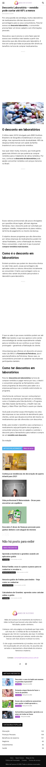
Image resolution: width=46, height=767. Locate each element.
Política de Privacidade (13, 760)
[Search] (43, 2)
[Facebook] (20, 664)
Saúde (17, 717)
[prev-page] (3, 534)
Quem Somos (20, 758)
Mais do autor (28, 448)
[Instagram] (26, 664)
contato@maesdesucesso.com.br (26, 658)
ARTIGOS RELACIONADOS (12, 448)
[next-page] (7, 534)
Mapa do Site (30, 758)
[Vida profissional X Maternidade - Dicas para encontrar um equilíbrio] (23, 488)
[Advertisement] (23, 75)
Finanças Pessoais (8, 585)
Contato (24, 760)
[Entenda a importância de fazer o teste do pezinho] (7, 693)
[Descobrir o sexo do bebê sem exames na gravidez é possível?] (7, 682)
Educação (18, 684)
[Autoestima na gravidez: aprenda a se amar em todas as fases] (7, 715)
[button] (3, 2)
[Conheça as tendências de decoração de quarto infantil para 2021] (23, 461)
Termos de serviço (34, 760)
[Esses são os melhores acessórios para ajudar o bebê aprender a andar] (7, 704)
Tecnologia (6, 559)
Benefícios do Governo (9, 572)
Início (11, 758)
